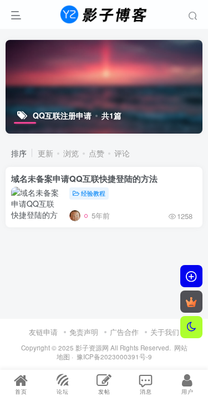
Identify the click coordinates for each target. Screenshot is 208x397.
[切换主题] (191, 327)
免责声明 (83, 332)
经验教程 (93, 193)
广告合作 (124, 332)
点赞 (96, 153)
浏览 (71, 153)
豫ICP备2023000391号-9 (114, 356)
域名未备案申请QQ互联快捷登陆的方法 (84, 178)
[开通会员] (191, 302)
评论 (122, 153)
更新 (45, 153)
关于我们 (164, 332)
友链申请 (43, 332)
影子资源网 (92, 347)
